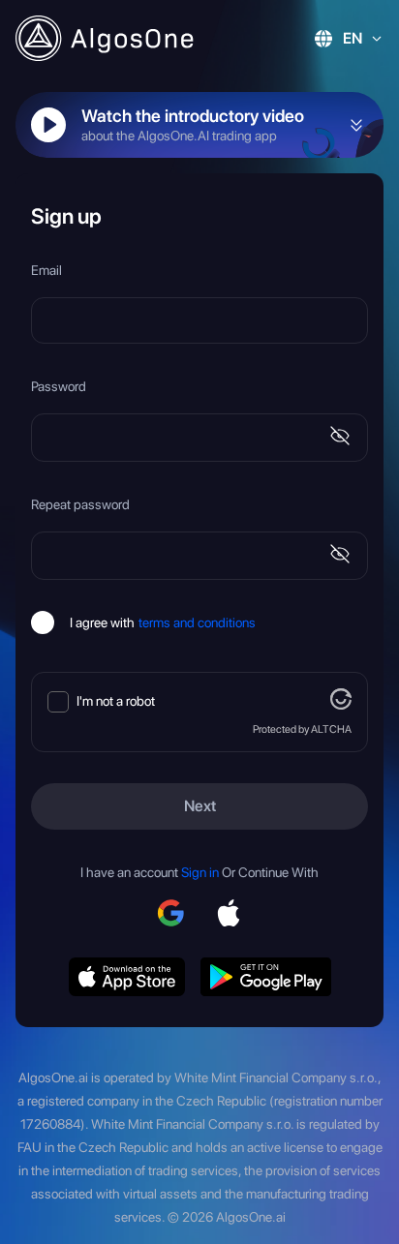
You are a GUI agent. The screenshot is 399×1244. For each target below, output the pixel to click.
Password (58, 386)
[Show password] (340, 437)
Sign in (200, 872)
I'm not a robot (116, 701)
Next (200, 806)
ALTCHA (331, 729)
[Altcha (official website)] (341, 705)
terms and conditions (197, 622)
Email (46, 270)
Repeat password (80, 504)
